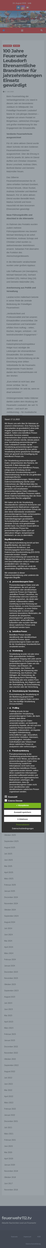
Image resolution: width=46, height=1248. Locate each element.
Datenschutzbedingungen (23, 828)
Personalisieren (22, 825)
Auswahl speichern (22, 812)
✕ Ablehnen (22, 819)
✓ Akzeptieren (22, 805)
